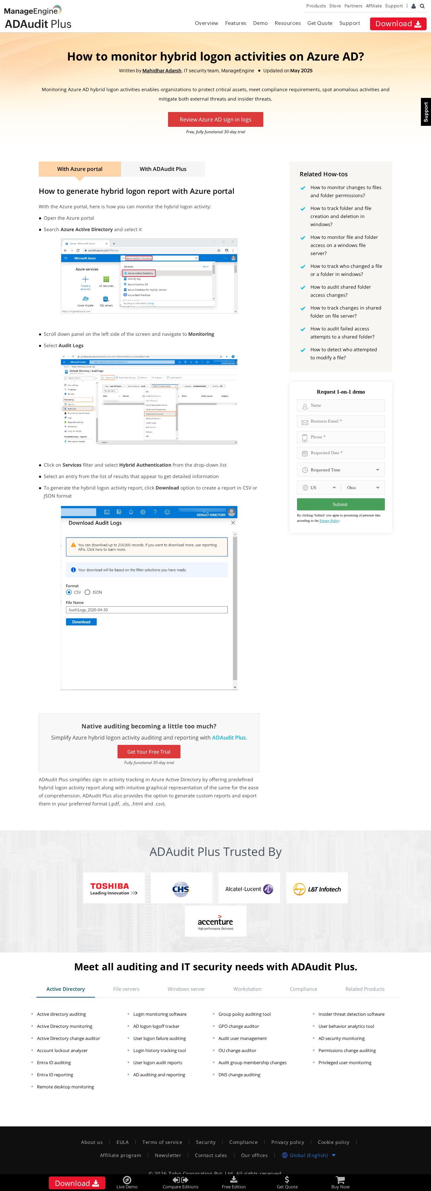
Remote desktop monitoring (65, 1087)
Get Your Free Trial (148, 751)
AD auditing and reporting (159, 1075)
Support (349, 23)
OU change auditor (237, 1050)
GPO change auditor (239, 1026)
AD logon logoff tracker (156, 1026)
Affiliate (374, 5)
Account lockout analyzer (62, 1050)
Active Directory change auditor (68, 1038)
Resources (288, 23)
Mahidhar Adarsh (161, 70)
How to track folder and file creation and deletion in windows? (340, 216)
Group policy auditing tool (245, 1014)
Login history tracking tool (159, 1050)
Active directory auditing (61, 1014)
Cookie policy (334, 1142)
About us (92, 1142)
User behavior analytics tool (346, 1026)
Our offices (254, 1155)
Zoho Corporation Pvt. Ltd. (201, 1173)
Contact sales (211, 1155)
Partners (353, 5)
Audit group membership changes (253, 1062)
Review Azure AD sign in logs (216, 119)
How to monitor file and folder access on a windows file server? (344, 245)
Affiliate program (120, 1155)
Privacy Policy (329, 520)
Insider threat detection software (352, 1014)
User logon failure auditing (159, 1038)
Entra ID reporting (55, 1075)
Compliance (243, 1142)
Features (235, 23)
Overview (207, 23)
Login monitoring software (160, 1014)
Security (206, 1142)
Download (394, 24)
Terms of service (162, 1142)
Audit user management (243, 1038)
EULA (123, 1142)
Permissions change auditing (347, 1050)
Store (335, 5)
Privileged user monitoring (345, 1062)
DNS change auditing (239, 1075)
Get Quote (320, 23)
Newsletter (168, 1155)
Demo (260, 23)
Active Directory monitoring (64, 1026)
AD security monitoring (342, 1038)
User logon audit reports (157, 1062)
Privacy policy (287, 1142)
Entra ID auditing (54, 1062)
